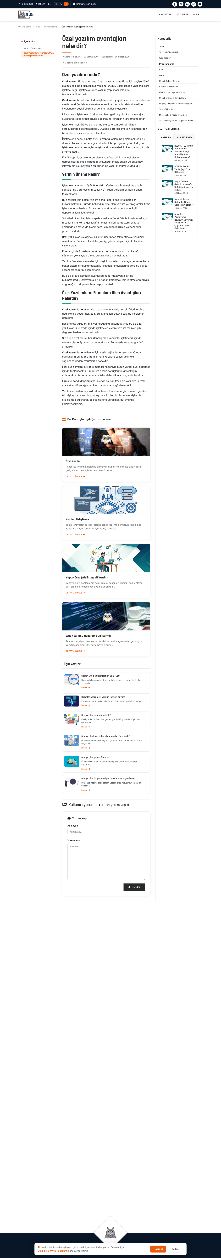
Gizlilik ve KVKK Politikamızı (54, 1250)
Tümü (161, 46)
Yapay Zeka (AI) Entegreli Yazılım (87, 578)
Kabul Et (158, 1249)
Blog (38, 26)
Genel (162, 75)
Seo (161, 69)
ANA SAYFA (165, 14)
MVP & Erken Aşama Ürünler (172, 92)
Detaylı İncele (74, 476)
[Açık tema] (56, 4)
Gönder (136, 887)
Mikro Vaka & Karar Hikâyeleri (173, 115)
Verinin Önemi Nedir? (33, 48)
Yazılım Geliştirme (77, 519)
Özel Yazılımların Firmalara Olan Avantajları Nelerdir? (38, 54)
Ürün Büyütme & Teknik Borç (172, 98)
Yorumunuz (73, 840)
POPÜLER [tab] (165, 137)
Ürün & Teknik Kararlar (169, 81)
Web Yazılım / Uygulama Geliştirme (88, 636)
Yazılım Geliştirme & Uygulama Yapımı (176, 120)
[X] (181, 4)
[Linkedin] (187, 4)
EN (49, 3)
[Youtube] (200, 4)
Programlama (50, 26)
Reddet (175, 1249)
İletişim (41, 3)
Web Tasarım (165, 58)
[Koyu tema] (61, 4)
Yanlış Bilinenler (166, 109)
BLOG (196, 14)
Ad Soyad (72, 825)
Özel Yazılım (73, 461)
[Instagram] (193, 4)
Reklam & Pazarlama (168, 86)
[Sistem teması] (66, 4)
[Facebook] (174, 4)
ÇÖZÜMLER (182, 14)
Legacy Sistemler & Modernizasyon (175, 103)
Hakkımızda (26, 3)
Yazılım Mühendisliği (168, 52)
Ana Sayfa (26, 26)
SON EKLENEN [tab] (184, 137)
